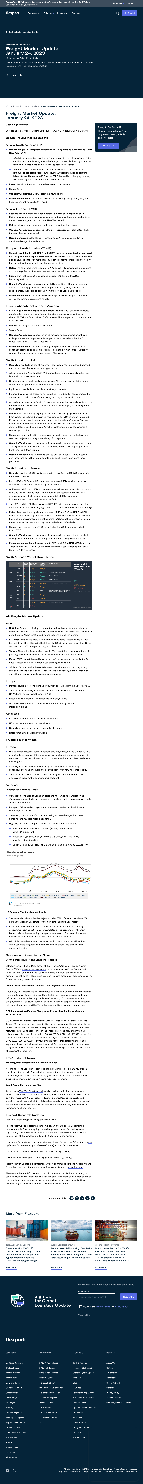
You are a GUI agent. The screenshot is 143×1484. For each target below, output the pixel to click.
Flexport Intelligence (48, 1397)
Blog (75, 1383)
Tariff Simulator (13, 1372)
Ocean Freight (12, 1397)
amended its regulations (34, 969)
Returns (9, 1442)
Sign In (118, 3)
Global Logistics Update (83, 1372)
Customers (78, 1412)
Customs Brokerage (14, 1363)
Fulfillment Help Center (83, 1397)
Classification (12, 1392)
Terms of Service (102, 1307)
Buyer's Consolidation (15, 1422)
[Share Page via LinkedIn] (87, 1198)
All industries (12, 1457)
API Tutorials (45, 1407)
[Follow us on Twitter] (7, 75)
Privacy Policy (121, 1307)
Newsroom (111, 1378)
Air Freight (10, 1402)
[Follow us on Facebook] (21, 75)
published (82, 1020)
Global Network (113, 1383)
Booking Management (15, 1417)
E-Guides (77, 1387)
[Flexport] (12, 13)
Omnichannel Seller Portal (51, 1387)
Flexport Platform (47, 1383)
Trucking (9, 1407)
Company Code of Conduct (118, 1402)
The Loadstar (26, 1068)
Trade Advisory (12, 1368)
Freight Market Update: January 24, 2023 (60, 106)
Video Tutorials (79, 1422)
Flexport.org (111, 1372)
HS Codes (77, 1417)
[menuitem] (34, 13)
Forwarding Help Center (83, 1392)
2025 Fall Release (47, 1368)
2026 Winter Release (48, 1363)
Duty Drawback (13, 1383)
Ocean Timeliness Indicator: (20, 1157)
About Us (110, 1363)
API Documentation (48, 1412)
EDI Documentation (48, 1417)
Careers (109, 1368)
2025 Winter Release (48, 1372)
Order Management (14, 1412)
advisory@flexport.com (20, 1050)
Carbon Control (13, 1427)
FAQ (41, 1422)
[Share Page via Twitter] (82, 1198)
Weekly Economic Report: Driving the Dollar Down (31, 1119)
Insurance (10, 1452)
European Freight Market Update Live (25, 130)
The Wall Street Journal (31, 1091)
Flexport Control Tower (49, 1392)
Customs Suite (46, 1378)
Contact (110, 1387)
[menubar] (69, 13)
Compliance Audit (14, 1387)
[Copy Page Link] (77, 1198)
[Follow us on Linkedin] (14, 75)
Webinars (77, 1378)
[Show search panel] (117, 13)
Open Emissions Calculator (85, 1407)
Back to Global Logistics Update (24, 106)
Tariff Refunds (12, 1378)
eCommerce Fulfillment (16, 1432)
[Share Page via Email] (71, 1198)
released (64, 991)
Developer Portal (46, 1402)
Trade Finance (12, 1447)
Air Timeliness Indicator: (18, 1151)
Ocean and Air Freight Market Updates (23, 58)
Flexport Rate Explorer (83, 1368)
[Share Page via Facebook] (93, 1198)
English (130, 3)
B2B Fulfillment (13, 1437)
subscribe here (75, 1167)
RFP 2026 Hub (79, 1402)
